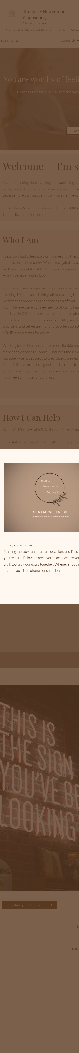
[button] (50, 596)
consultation (50, 570)
